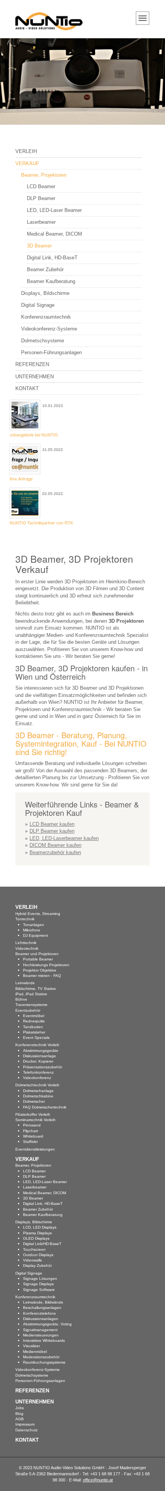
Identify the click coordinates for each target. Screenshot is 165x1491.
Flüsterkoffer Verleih (32, 1114)
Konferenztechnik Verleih (37, 1045)
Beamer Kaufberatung (51, 281)
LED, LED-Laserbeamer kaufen (64, 838)
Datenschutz (26, 1430)
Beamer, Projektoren (43, 175)
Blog (19, 1413)
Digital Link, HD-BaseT (52, 257)
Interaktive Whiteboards (44, 1340)
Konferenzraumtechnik (46, 317)
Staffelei (30, 1141)
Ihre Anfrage (21, 478)
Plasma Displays (37, 1233)
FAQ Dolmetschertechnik (44, 1107)
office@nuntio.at (98, 1480)
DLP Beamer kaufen (52, 831)
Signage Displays (38, 1284)
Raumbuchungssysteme (44, 1362)
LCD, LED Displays (39, 1227)
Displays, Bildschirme (45, 293)
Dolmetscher (34, 1101)
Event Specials (36, 1037)
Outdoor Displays (38, 1255)
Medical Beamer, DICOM (54, 234)
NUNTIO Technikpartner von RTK (41, 522)
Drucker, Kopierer (38, 1061)
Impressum (25, 1424)
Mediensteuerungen (41, 1335)
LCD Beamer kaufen (52, 824)
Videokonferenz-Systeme (49, 329)
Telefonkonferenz (38, 1072)
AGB (19, 1419)
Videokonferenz (37, 1078)
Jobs (19, 1408)
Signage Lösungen (40, 1278)
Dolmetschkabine (38, 1096)
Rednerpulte (34, 1021)
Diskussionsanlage (39, 1056)
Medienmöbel (35, 1351)
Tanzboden (33, 1027)
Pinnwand (32, 1125)
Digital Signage (37, 305)
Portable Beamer (38, 959)
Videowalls (32, 1260)
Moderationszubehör (41, 1357)
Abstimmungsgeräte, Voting (47, 1324)
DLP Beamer (41, 198)
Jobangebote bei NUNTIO (34, 434)
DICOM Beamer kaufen (55, 845)
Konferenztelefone (39, 1313)
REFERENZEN (32, 364)
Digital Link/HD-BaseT (42, 1244)
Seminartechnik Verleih (35, 1120)
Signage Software (39, 1290)
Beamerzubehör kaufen (55, 852)
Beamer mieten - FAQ (42, 975)
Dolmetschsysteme (42, 340)
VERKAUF (27, 163)
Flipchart (30, 1131)
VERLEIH (26, 151)
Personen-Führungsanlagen (51, 352)
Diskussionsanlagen (40, 1319)
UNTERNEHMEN (34, 376)
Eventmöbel (33, 1016)
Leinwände (25, 983)
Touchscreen (34, 1249)
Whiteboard (33, 1136)
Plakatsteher (34, 1032)
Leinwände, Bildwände (43, 1302)
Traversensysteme (31, 1005)
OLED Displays (36, 1238)
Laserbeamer (41, 222)
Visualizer (31, 1346)
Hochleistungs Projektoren (46, 965)
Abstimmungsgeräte (40, 1050)
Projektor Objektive (39, 970)
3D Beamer (39, 246)
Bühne (21, 999)
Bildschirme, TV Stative (35, 988)
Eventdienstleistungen (35, 1149)
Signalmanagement (40, 1330)
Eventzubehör (27, 1010)
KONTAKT (27, 388)
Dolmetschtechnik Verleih (37, 1085)
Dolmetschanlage (38, 1091)
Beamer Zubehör (45, 269)
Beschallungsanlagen (42, 1307)
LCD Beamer (41, 186)
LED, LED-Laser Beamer (54, 210)
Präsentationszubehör (42, 1067)
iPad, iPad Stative (31, 994)
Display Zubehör (37, 1265)
